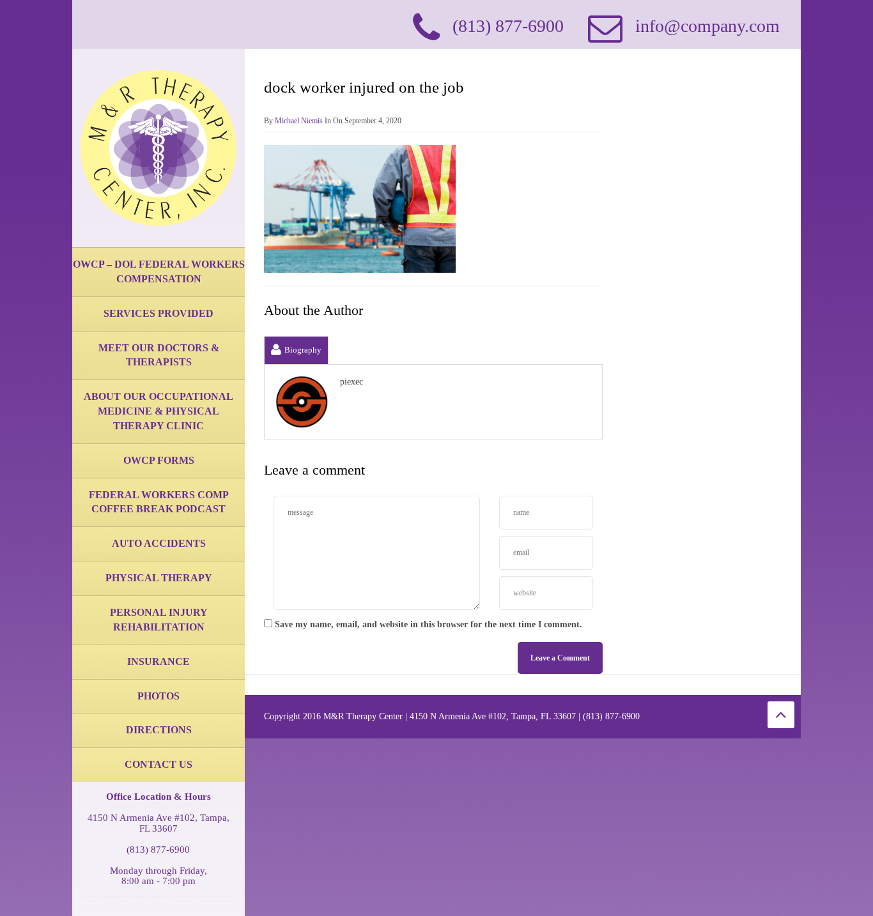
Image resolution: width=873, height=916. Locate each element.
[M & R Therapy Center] (158, 147)
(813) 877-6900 (158, 849)
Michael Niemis (299, 120)
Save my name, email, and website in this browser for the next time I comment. (428, 624)
